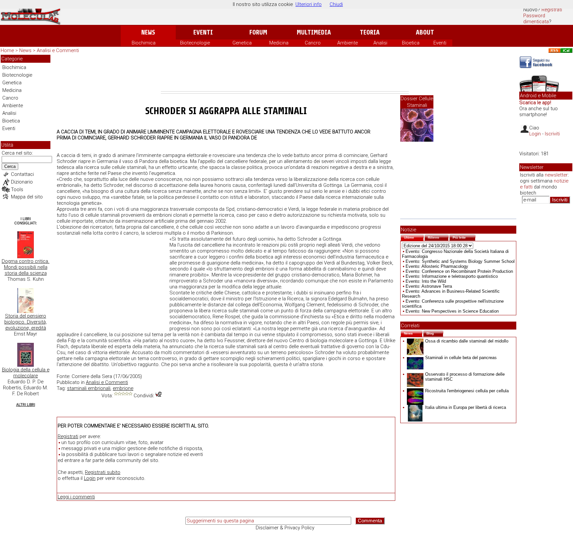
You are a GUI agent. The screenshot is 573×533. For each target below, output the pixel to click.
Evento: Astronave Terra (429, 286)
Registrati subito (102, 472)
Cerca (10, 166)
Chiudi (336, 4)
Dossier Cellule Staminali (417, 102)
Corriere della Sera (92, 376)
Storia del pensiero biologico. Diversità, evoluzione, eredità (25, 322)
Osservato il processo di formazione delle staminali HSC (465, 377)
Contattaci (22, 174)
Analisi (380, 43)
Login (90, 478)
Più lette (464, 236)
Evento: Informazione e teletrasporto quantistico (452, 276)
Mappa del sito (27, 197)
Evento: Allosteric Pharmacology (437, 266)
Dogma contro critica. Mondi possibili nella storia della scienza (25, 267)
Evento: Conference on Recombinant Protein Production (459, 271)
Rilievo (438, 236)
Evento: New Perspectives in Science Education (452, 311)
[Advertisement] (285, 73)
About (425, 32)
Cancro (313, 43)
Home (7, 50)
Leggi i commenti (76, 497)
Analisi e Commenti (58, 50)
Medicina (278, 43)
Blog (434, 332)
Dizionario (22, 182)
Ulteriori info (308, 4)
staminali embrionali (88, 388)
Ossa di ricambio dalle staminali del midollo (466, 341)
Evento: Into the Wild (426, 281)
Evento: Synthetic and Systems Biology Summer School (460, 261)
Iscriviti (552, 134)
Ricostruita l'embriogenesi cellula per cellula (467, 390)
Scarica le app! (535, 103)
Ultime (414, 236)
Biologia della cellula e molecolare (25, 373)
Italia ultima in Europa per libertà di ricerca (465, 407)
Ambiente (347, 43)
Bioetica (410, 43)
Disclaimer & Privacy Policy (285, 528)
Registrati (551, 10)
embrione (123, 388)
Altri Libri (25, 405)
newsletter (556, 175)
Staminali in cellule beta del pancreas (461, 357)
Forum (258, 32)
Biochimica (144, 43)
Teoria (370, 32)
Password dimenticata (536, 19)
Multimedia (314, 32)
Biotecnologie (195, 43)
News (148, 32)
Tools (17, 189)
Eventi (203, 32)
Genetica (242, 43)
